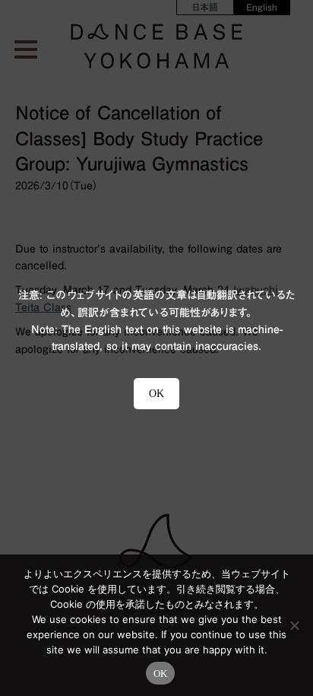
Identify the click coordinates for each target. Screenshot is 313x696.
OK (160, 673)
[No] (294, 625)
